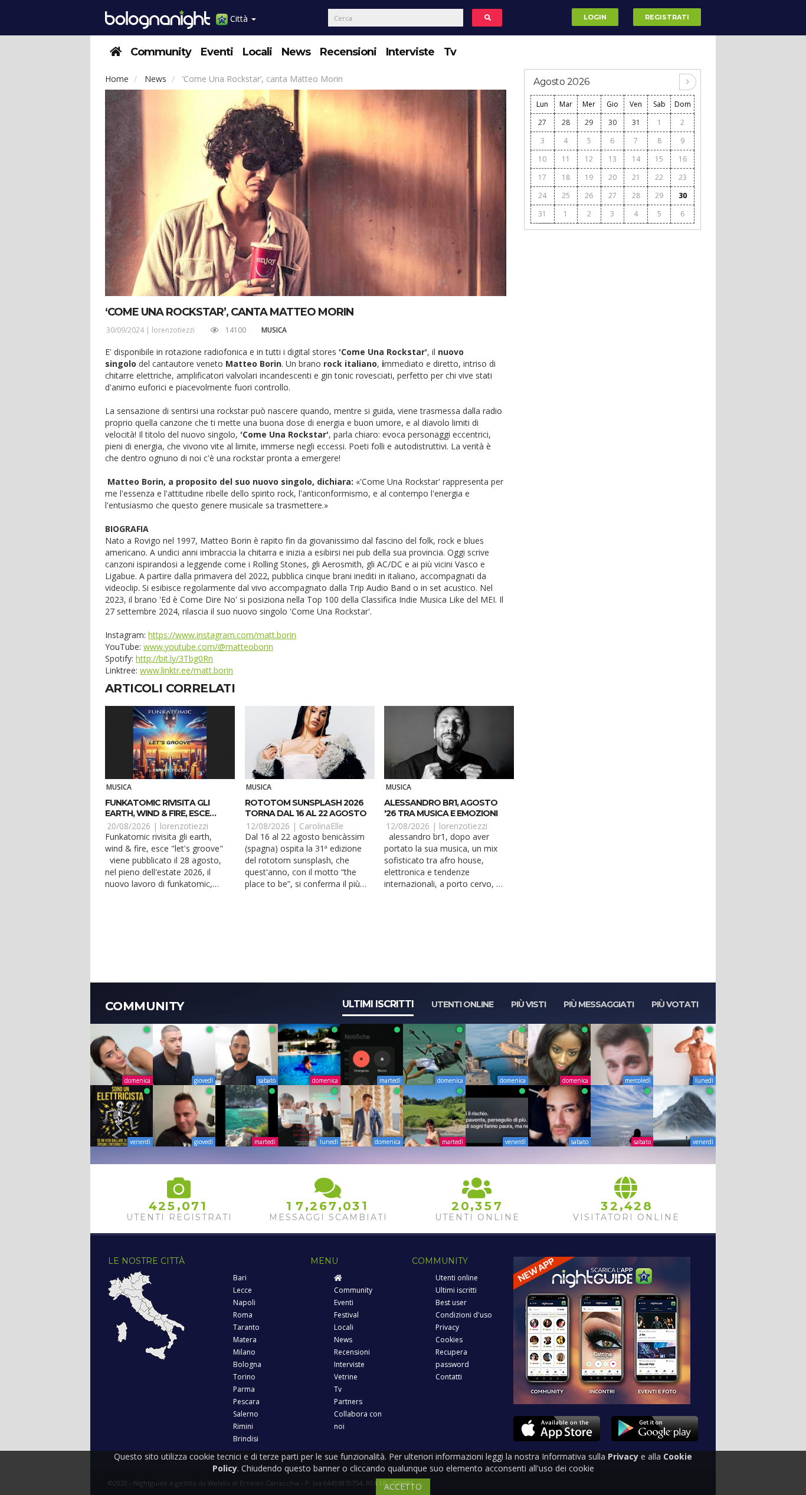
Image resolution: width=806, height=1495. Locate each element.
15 (659, 159)
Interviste (410, 51)
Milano (244, 1352)
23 (683, 177)
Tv (450, 51)
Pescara (246, 1402)
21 (636, 177)
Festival (346, 1315)
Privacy (447, 1327)
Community (160, 51)
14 (636, 159)
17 (542, 177)
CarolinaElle (321, 826)
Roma (243, 1315)
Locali (257, 51)
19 (589, 177)
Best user (451, 1302)
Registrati (667, 17)
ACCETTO (403, 1486)
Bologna (247, 1364)
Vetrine (346, 1377)
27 (542, 122)
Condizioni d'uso (463, 1315)
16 (683, 159)
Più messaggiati (598, 1004)
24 (542, 195)
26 (589, 195)
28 (566, 122)
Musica (274, 330)
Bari (240, 1278)
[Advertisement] (612, 414)
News (295, 51)
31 (636, 122)
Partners (348, 1402)
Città (239, 18)
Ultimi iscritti (378, 1004)
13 (612, 159)
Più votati (674, 1004)
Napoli (244, 1302)
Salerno (245, 1414)
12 (589, 159)
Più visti (528, 1004)
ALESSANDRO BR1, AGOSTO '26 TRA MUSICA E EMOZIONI (440, 808)
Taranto (246, 1327)
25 (566, 195)
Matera (245, 1340)
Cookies (449, 1340)
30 (612, 122)
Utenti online (462, 1004)
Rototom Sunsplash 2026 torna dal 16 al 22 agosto (305, 808)
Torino (244, 1377)
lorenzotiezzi (173, 330)
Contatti (448, 1377)
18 (566, 177)
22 (659, 177)
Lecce (242, 1290)
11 (566, 159)
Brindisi (245, 1439)
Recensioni (348, 51)
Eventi (217, 51)
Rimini (243, 1426)
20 (612, 177)
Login (595, 17)
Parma (244, 1389)
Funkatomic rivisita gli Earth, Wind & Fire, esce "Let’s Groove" (157, 813)
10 (542, 159)
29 (589, 122)
